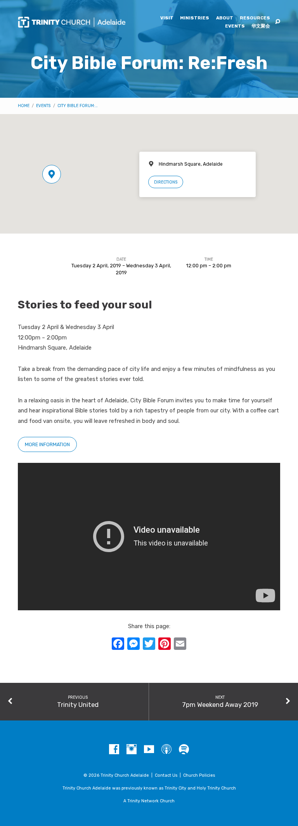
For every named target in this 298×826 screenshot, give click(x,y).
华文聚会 (260, 26)
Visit (166, 18)
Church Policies (199, 775)
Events (235, 26)
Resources (255, 18)
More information (47, 444)
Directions (165, 182)
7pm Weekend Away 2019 (220, 704)
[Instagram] (131, 750)
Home (23, 105)
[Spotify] (184, 750)
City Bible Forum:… (77, 105)
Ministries (194, 18)
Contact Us (166, 775)
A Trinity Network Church (149, 800)
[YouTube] (149, 750)
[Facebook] (114, 750)
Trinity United (78, 704)
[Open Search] (277, 21)
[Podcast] (166, 750)
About (224, 18)
